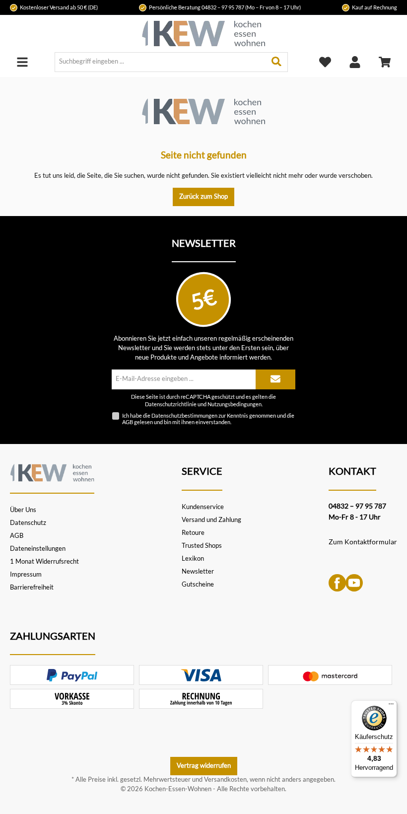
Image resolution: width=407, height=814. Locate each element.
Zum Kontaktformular (363, 541)
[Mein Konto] (354, 62)
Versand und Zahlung (211, 519)
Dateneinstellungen (38, 548)
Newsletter (198, 571)
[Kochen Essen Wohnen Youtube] (354, 582)
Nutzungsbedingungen (234, 404)
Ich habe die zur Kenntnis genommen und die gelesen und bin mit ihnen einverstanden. (208, 418)
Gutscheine (198, 584)
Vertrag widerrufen (204, 765)
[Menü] (22, 62)
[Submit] (275, 379)
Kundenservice (203, 507)
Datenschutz (28, 522)
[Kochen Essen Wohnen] (52, 471)
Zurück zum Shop (203, 196)
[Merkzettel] (325, 62)
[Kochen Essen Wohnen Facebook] (337, 582)
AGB (127, 422)
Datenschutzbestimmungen (184, 415)
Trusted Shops (202, 545)
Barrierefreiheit (32, 587)
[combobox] (160, 62)
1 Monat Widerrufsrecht (44, 561)
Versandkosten (225, 779)
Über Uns (23, 510)
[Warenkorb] (384, 62)
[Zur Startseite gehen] (203, 33)
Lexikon (193, 558)
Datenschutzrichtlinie (171, 404)
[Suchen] (277, 62)
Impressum (26, 574)
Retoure (193, 532)
